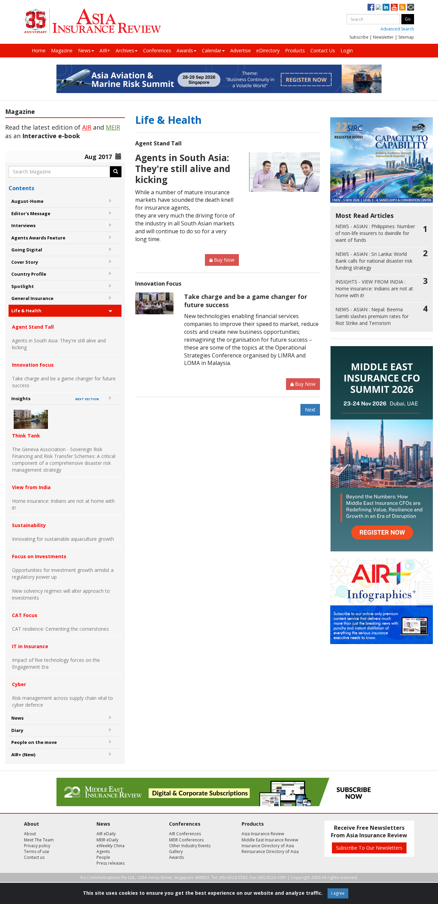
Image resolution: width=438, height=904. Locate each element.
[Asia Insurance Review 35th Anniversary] (92, 21)
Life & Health (26, 310)
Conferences (157, 50)
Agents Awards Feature (38, 238)
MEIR (113, 127)
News (84, 50)
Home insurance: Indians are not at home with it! (63, 504)
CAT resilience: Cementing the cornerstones (60, 629)
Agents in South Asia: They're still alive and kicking (59, 344)
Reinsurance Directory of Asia (270, 851)
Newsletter (383, 37)
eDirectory (268, 50)
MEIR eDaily (107, 840)
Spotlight (22, 286)
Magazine (62, 50)
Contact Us (322, 50)
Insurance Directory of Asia (268, 846)
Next (310, 409)
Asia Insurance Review (263, 834)
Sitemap (406, 37)
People (103, 857)
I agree (338, 893)
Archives (125, 50)
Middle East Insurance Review (270, 840)
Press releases (110, 863)
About (30, 834)
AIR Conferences (185, 834)
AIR (86, 127)
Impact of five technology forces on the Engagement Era (56, 663)
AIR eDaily (106, 834)
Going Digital (26, 250)
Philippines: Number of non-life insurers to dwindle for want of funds (375, 233)
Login (346, 50)
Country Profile (28, 274)
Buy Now (224, 260)
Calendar (211, 50)
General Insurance (32, 298)
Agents (103, 851)
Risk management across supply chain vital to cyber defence (62, 701)
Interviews (23, 225)
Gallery (176, 851)
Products (295, 50)
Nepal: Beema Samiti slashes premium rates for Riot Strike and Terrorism (372, 316)
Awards (185, 50)
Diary (17, 730)
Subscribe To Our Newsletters (369, 847)
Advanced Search (397, 29)
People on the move (34, 742)
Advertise (240, 50)
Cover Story (24, 262)
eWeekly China (110, 846)
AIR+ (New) (23, 754)
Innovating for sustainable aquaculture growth (63, 539)
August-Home (27, 201)
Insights (55, 398)
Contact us (34, 857)
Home (39, 50)
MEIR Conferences (186, 840)
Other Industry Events (189, 846)
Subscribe (359, 37)
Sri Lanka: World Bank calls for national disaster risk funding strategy (373, 261)
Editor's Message (30, 213)
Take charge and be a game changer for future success (64, 382)
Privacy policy (37, 846)
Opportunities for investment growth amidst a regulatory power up (63, 573)
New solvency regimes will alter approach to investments (61, 594)
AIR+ (105, 50)
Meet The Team (39, 840)
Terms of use (36, 851)
